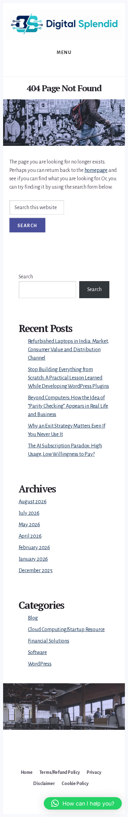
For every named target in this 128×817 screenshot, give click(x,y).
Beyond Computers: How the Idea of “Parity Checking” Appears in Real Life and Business (68, 406)
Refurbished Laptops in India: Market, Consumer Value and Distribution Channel (68, 350)
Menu (64, 52)
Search (26, 277)
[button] (83, 803)
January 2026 (33, 559)
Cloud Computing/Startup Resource (66, 629)
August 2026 (33, 502)
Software (37, 652)
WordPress (40, 664)
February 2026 (34, 547)
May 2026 (29, 524)
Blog (33, 618)
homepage (96, 170)
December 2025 (36, 570)
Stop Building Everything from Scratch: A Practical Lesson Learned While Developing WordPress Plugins (68, 378)
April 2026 (30, 536)
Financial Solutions (48, 641)
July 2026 (29, 513)
